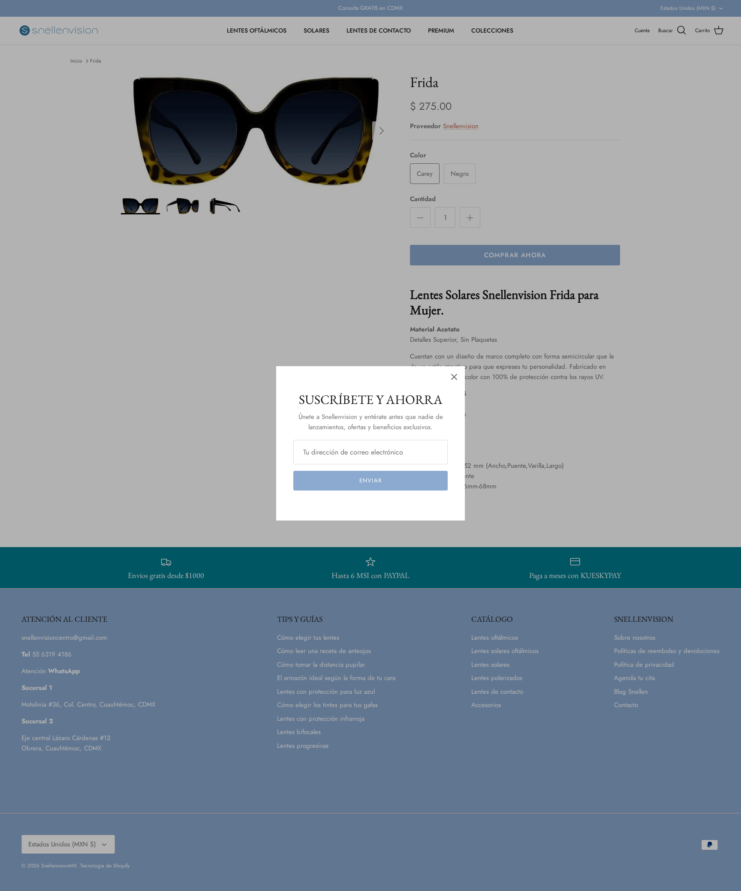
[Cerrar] (454, 376)
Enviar (370, 480)
